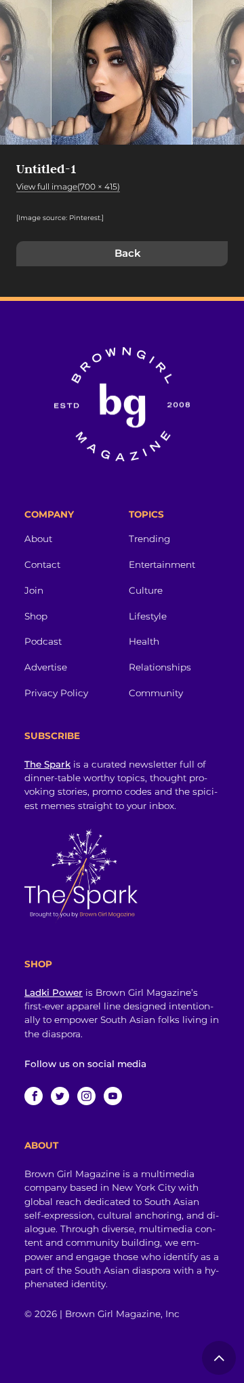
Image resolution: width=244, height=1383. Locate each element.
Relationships (160, 667)
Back (128, 253)
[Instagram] (86, 1096)
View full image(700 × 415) (68, 186)
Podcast (43, 641)
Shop (35, 616)
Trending (149, 538)
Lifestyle (148, 616)
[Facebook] (33, 1096)
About (38, 538)
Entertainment (162, 564)
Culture (146, 590)
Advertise (45, 667)
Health (144, 641)
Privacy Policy (56, 692)
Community (156, 692)
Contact (42, 564)
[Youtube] (113, 1096)
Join (33, 590)
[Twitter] (60, 1096)
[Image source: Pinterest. (59, 217)
